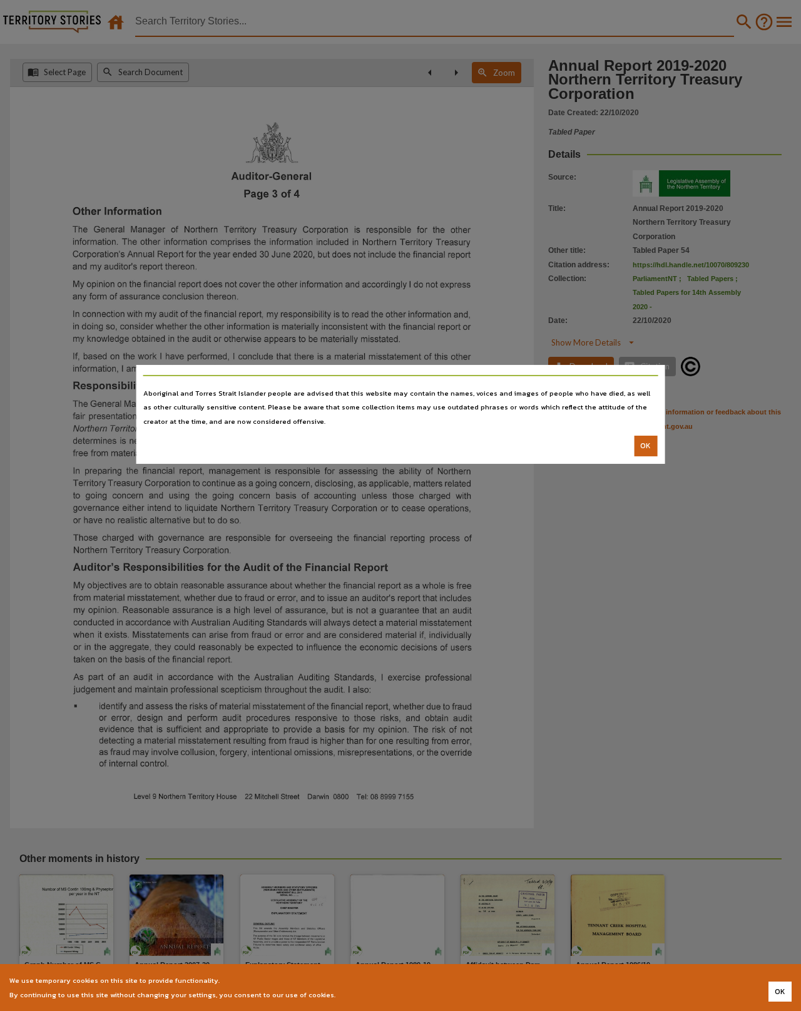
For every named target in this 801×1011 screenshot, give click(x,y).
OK (645, 445)
